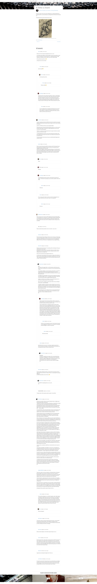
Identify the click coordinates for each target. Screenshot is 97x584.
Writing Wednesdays (54, 10)
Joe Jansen (39, 119)
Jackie (42, 185)
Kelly (42, 74)
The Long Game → (59, 41)
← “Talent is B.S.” (38, 41)
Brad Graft (39, 245)
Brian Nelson (41, 264)
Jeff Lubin (39, 234)
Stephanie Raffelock (40, 470)
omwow (39, 537)
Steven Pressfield (42, 10)
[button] (16, 578)
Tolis (38, 51)
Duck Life (39, 550)
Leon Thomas (40, 558)
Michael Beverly (40, 214)
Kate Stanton (40, 518)
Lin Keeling (41, 93)
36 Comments (48, 10)
